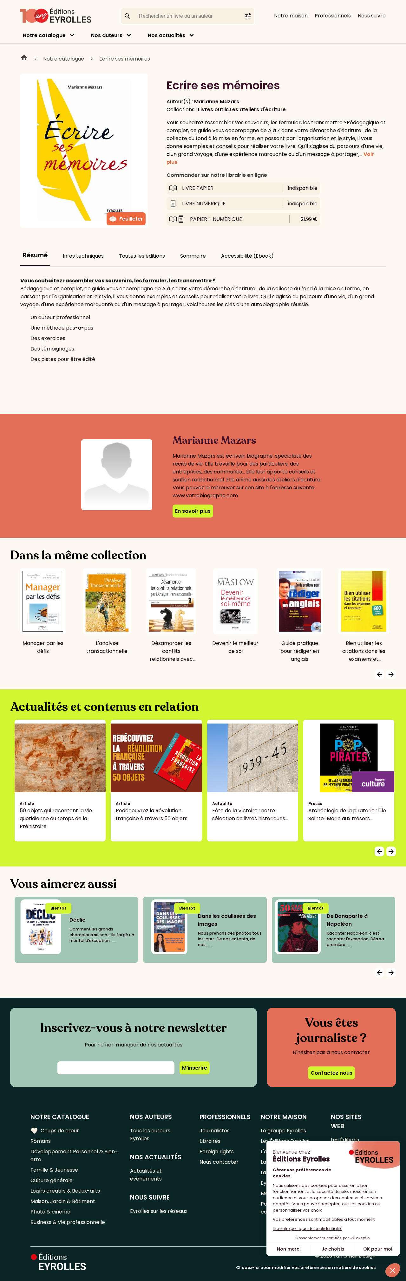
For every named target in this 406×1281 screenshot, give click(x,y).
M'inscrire (194, 1068)
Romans (40, 1141)
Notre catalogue (44, 35)
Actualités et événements (146, 1174)
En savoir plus (193, 511)
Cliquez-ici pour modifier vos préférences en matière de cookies (306, 1267)
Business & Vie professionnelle (67, 1222)
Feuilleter (126, 219)
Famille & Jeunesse (54, 1170)
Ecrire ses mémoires (124, 58)
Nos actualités (166, 35)
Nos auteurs (106, 35)
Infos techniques (83, 256)
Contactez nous (331, 1073)
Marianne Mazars (216, 101)
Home (24, 58)
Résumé (35, 255)
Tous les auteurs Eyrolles (150, 1134)
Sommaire (193, 256)
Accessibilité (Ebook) (247, 256)
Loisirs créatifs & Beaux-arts (65, 1190)
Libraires (210, 1141)
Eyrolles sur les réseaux (158, 1211)
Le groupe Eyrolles (283, 1130)
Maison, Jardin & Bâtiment (62, 1201)
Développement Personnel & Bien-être (74, 1155)
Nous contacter (219, 1162)
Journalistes (215, 1130)
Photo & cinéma (50, 1211)
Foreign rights (217, 1151)
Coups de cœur (54, 1131)
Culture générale (51, 1180)
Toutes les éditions (142, 256)
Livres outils (213, 109)
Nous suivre (372, 15)
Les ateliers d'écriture (258, 109)
